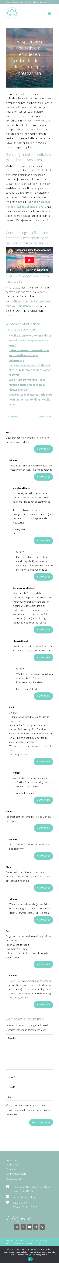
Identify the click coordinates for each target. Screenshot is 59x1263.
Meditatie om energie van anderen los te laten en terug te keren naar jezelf (30, 340)
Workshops (13, 1164)
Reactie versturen (41, 1122)
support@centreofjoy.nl (25, 1196)
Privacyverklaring (38, 1240)
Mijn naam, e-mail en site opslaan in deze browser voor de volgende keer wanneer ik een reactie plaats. (28, 1110)
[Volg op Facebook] (23, 1227)
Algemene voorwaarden (17, 1240)
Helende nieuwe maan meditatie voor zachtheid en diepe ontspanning (29, 355)
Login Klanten (49, 2)
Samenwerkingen (27, 2)
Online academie (15, 1169)
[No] (55, 1254)
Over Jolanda (12, 2)
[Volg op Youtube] (29, 1227)
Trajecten (11, 1160)
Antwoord (43, 449)
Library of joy (13, 1178)
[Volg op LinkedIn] (35, 1227)
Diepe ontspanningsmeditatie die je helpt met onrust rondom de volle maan (31, 399)
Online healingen (16, 1173)
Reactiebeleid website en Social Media (24, 1243)
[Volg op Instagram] (16, 1227)
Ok (30, 1259)
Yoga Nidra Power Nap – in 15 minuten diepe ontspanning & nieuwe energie (27, 384)
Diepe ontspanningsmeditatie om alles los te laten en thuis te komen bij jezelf (30, 369)
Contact (38, 2)
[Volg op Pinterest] (42, 1227)
